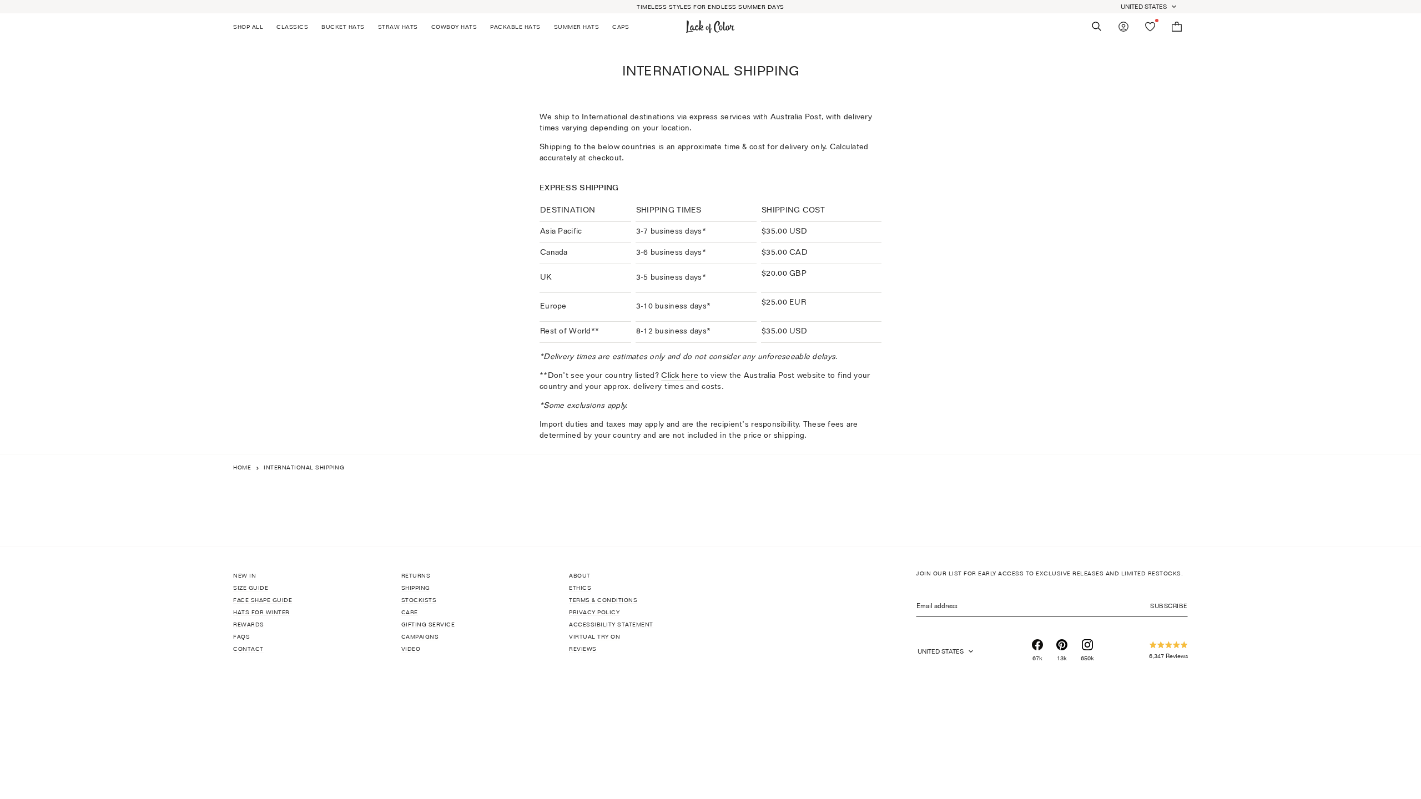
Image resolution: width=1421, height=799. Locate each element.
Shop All (248, 26)
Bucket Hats (343, 26)
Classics (292, 26)
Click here (679, 375)
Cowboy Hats (454, 26)
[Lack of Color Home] (710, 26)
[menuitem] (251, 26)
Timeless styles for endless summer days (710, 6)
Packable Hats (515, 26)
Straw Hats (398, 26)
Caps (620, 26)
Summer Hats (576, 26)
